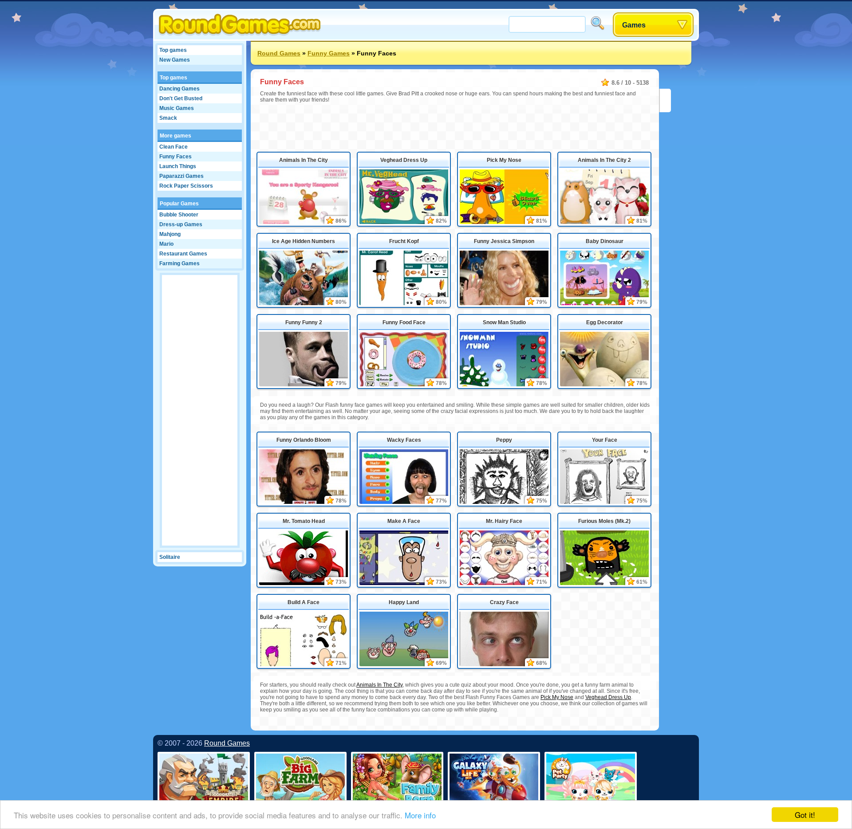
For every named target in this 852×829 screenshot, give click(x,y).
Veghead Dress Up (403, 160)
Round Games (278, 53)
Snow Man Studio (504, 322)
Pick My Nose (504, 160)
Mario (166, 244)
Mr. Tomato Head (304, 521)
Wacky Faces (404, 440)
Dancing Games (179, 89)
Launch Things (177, 166)
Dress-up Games (180, 224)
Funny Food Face (404, 322)
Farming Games (179, 263)
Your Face (604, 440)
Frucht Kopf (404, 241)
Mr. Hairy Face (504, 521)
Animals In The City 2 (604, 160)
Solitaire (169, 557)
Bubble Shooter (178, 215)
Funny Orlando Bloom (303, 440)
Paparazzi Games (181, 176)
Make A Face (403, 521)
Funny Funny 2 (303, 322)
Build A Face (304, 602)
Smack (168, 118)
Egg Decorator (604, 322)
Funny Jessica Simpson (504, 241)
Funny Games (329, 53)
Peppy (504, 440)
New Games (174, 60)
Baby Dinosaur (604, 241)
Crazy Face (504, 602)
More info (420, 815)
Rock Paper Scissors (186, 186)
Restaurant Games (183, 254)
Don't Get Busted (180, 98)
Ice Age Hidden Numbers (303, 241)
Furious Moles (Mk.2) (604, 521)
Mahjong (170, 234)
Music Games (176, 108)
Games (634, 25)
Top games (173, 50)
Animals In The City (303, 160)
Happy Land (404, 602)
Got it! (805, 814)
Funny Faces (175, 156)
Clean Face (173, 147)
